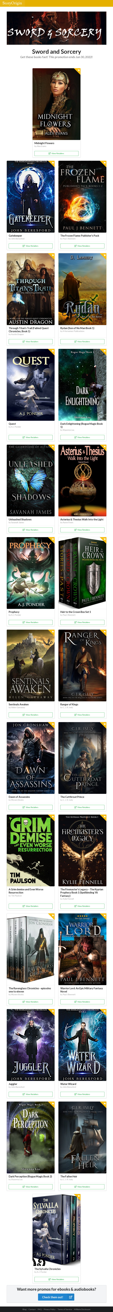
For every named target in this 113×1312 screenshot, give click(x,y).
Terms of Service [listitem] (64, 1309)
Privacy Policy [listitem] (49, 1309)
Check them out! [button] (52, 1297)
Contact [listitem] (32, 1309)
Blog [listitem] (24, 1309)
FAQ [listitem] (40, 1309)
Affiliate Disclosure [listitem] (82, 1309)
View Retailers (58, 153)
